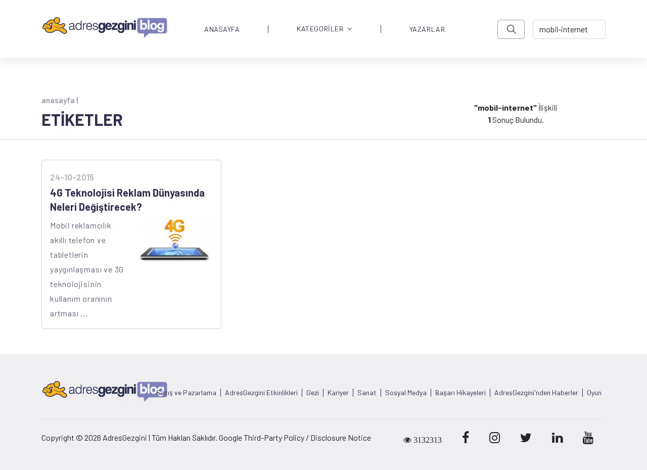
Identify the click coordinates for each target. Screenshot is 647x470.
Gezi (312, 393)
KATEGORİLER (320, 29)
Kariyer (338, 393)
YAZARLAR (427, 29)
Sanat (367, 393)
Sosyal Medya (406, 393)
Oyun (594, 393)
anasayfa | (59, 100)
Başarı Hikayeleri (460, 393)
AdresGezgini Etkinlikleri (261, 393)
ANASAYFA (222, 29)
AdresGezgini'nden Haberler (536, 393)
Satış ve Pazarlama (186, 393)
